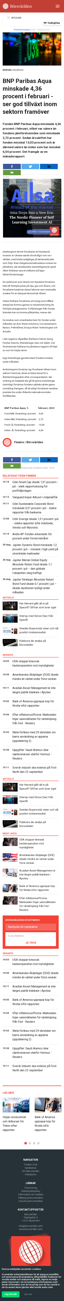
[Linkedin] (49, 166)
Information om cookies (30, 1194)
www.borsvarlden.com (30, 1229)
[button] (25, 1143)
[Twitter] (30, 166)
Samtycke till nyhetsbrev (23, 926)
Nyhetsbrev (30, 1168)
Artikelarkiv (30, 1174)
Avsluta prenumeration (31, 1201)
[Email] (12, 172)
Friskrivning (31, 1187)
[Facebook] (12, 166)
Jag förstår (10, 1294)
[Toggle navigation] (57, 6)
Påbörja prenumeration (30, 1197)
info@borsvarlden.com (31, 1226)
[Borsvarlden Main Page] (17, 6)
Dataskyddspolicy (30, 1191)
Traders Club (31, 1164)
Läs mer (28, 1294)
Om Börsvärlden (30, 1171)
